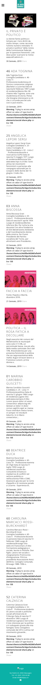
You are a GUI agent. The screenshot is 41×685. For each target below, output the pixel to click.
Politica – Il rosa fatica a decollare (17, 331)
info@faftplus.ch (22, 677)
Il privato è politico (16, 33)
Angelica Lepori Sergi (16, 137)
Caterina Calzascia (16, 599)
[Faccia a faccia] (20, 279)
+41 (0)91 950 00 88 (22, 675)
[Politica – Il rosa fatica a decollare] (20, 316)
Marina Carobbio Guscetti (14, 379)
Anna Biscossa (14, 208)
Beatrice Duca (16, 452)
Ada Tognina (19, 71)
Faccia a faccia (19, 291)
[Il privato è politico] (20, 21)
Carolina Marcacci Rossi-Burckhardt (20, 522)
